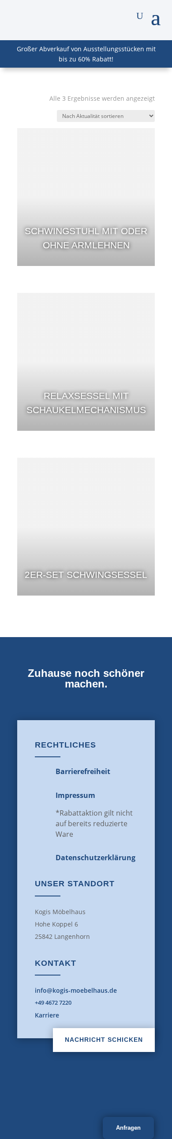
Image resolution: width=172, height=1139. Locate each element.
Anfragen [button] (128, 1127)
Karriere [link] (47, 1015)
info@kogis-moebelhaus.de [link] (76, 990)
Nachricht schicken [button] (104, 1039)
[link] (86, 197)
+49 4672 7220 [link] (53, 1002)
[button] (156, 16)
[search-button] (139, 16)
